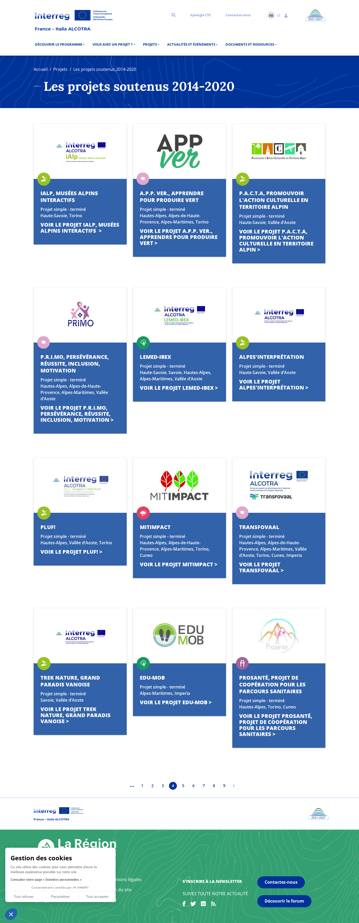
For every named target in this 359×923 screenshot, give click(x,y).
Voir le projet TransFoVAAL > (261, 567)
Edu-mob (152, 677)
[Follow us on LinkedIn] (203, 904)
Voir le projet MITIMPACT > (178, 564)
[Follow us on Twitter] (193, 904)
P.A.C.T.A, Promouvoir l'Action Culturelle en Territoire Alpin (273, 200)
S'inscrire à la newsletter (212, 881)
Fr (271, 15)
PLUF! (47, 527)
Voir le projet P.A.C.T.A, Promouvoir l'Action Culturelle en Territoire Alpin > (276, 240)
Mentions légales (125, 879)
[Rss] (213, 904)
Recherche (173, 15)
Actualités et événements (191, 44)
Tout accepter (97, 896)
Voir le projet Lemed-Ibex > (179, 387)
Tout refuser (24, 896)
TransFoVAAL (259, 527)
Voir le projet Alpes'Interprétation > (273, 384)
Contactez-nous (238, 15)
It (278, 15)
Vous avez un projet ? (112, 44)
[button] (286, 15)
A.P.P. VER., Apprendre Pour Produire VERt (172, 197)
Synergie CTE (200, 15)
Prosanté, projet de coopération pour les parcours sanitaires (272, 684)
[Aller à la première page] (122, 786)
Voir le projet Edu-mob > (176, 702)
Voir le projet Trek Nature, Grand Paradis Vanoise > (75, 715)
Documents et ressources (249, 44)
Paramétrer (60, 896)
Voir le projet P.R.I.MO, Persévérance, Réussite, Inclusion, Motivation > (77, 413)
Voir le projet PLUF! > (71, 551)
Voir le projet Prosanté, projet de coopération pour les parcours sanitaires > (275, 725)
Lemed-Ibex (155, 356)
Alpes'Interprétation (271, 356)
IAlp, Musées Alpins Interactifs (69, 197)
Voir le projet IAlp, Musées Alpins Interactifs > (79, 227)
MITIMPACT (155, 527)
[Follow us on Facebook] (184, 904)
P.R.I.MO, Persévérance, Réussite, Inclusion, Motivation (74, 363)
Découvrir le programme (58, 44)
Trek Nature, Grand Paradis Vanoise (70, 681)
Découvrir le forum (284, 901)
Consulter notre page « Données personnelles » (46, 880)
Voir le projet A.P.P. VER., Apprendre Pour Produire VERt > (179, 237)
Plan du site (119, 890)
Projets (150, 44)
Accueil (41, 69)
